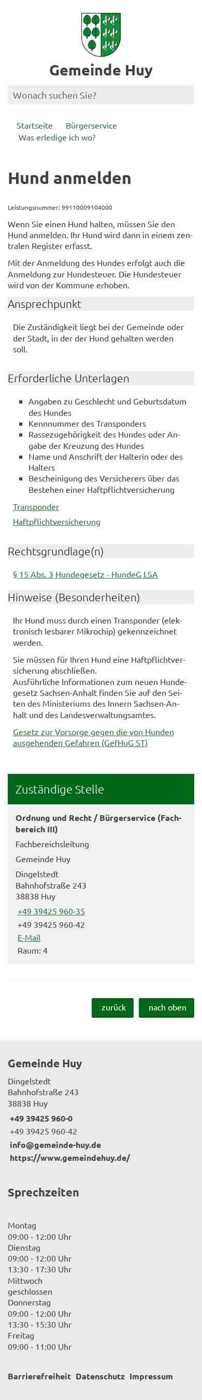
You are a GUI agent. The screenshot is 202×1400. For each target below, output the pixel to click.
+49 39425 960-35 (50, 911)
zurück (114, 1007)
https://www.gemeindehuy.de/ (69, 1157)
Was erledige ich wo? (57, 137)
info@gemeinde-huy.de (54, 1144)
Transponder (36, 506)
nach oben (167, 1007)
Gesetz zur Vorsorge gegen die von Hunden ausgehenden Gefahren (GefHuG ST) (93, 737)
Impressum (151, 1376)
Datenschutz (100, 1376)
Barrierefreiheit (39, 1376)
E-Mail (28, 937)
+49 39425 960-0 (40, 1118)
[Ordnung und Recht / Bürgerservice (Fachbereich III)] (101, 884)
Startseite (35, 125)
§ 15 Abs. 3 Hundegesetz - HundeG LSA (85, 574)
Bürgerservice (91, 125)
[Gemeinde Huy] (101, 1109)
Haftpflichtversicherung (56, 521)
